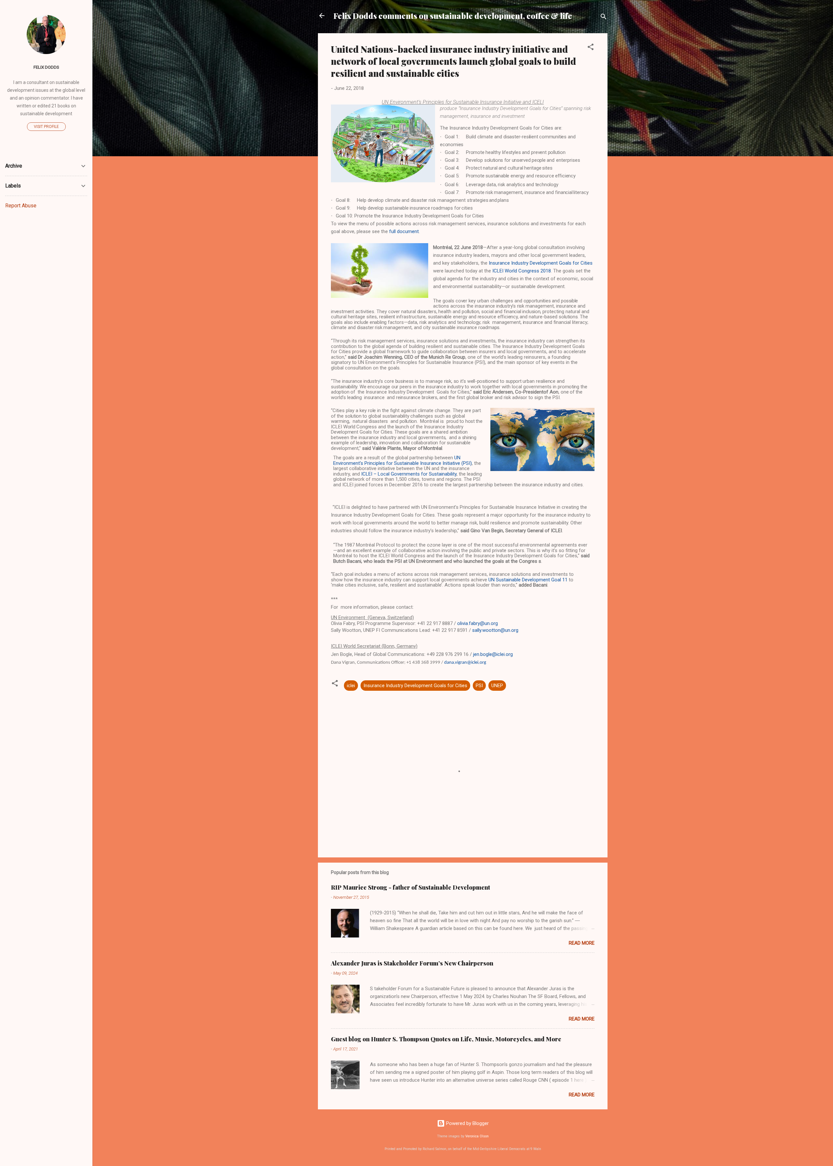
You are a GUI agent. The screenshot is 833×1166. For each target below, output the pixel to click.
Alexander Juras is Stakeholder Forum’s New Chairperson (412, 963)
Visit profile (46, 126)
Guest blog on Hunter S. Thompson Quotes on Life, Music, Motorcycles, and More (446, 1039)
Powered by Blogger (467, 1123)
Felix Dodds (46, 67)
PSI (479, 685)
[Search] (604, 18)
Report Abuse (20, 205)
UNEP (497, 685)
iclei (351, 685)
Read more (581, 943)
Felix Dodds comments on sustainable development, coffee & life (453, 15)
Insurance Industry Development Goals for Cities (415, 685)
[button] (590, 48)
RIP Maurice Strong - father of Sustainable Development (410, 887)
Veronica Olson (477, 1136)
